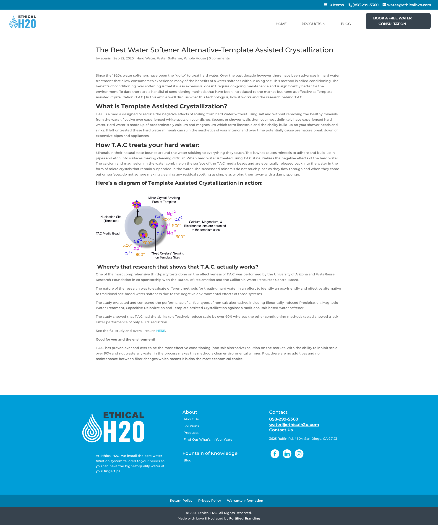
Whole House (195, 58)
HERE (160, 331)
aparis (106, 58)
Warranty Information (245, 500)
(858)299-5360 (365, 5)
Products (191, 433)
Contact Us (281, 429)
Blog (187, 460)
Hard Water (145, 58)
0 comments (219, 58)
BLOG (346, 24)
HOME (281, 24)
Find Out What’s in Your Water (209, 439)
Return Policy (181, 500)
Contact (278, 412)
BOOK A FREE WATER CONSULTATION (392, 21)
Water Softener (169, 58)
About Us (191, 419)
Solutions (191, 426)
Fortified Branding (244, 518)
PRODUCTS (311, 24)
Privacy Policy (209, 500)
